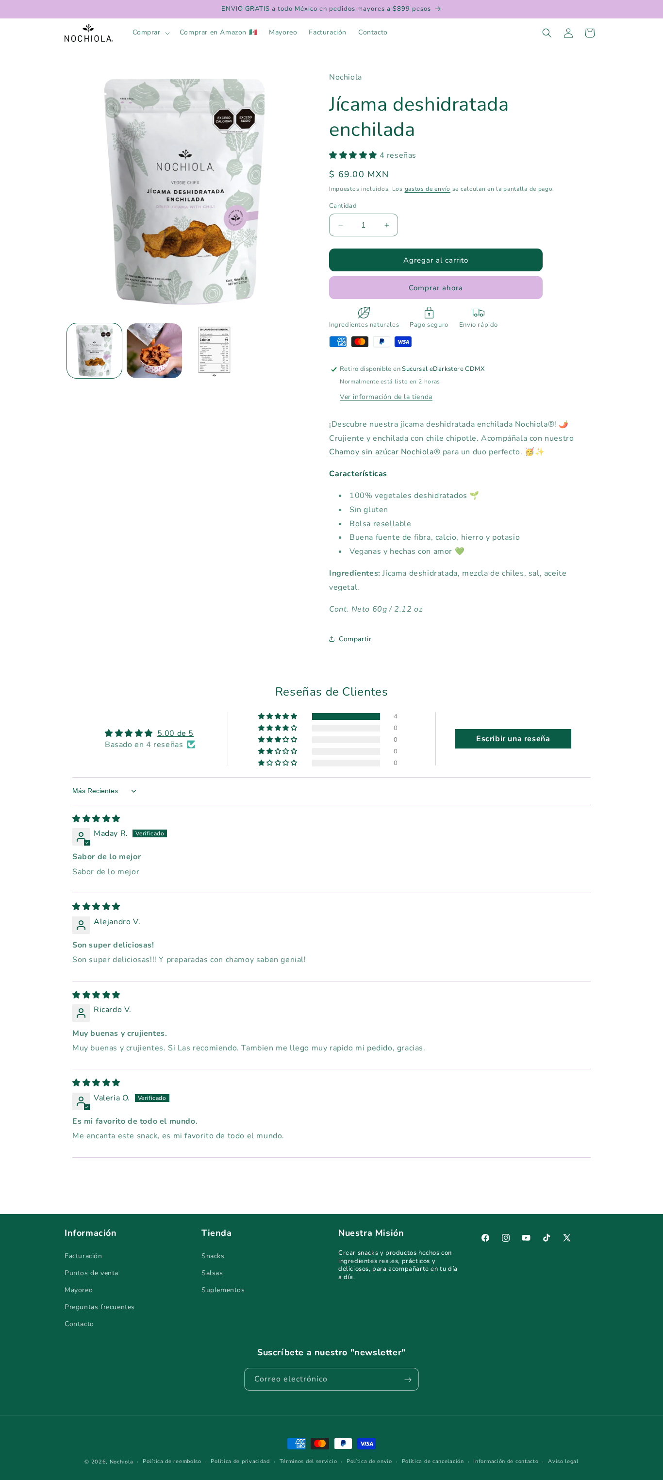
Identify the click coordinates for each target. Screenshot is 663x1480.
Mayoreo (79, 1290)
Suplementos (223, 1290)
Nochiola (121, 1461)
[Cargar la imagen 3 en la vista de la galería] (214, 350)
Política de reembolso (172, 1460)
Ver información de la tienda (386, 396)
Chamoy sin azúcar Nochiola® (384, 452)
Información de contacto (505, 1460)
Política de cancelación (433, 1460)
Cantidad (343, 205)
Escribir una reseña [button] (513, 738)
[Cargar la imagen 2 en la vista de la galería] (154, 350)
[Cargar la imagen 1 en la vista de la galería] (94, 350)
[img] (96, 819)
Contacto (79, 1324)
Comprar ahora (436, 288)
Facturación (83, 1255)
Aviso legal (563, 1460)
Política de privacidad (240, 1460)
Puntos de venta (91, 1272)
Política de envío (369, 1460)
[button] (150, 32)
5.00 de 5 (175, 733)
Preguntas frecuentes (100, 1307)
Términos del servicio (308, 1460)
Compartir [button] (355, 639)
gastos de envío (428, 189)
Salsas (212, 1272)
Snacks (213, 1255)
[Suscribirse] (407, 1379)
